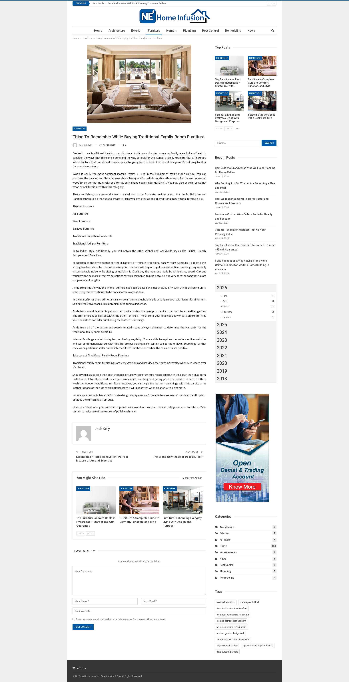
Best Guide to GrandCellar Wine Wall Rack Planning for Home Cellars (129, 3)
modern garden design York (230, 633)
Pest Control (210, 30)
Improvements (228, 552)
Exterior (136, 30)
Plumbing (189, 30)
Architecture (117, 30)
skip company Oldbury (227, 645)
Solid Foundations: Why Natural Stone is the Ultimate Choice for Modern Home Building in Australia (242, 265)
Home (98, 30)
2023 (222, 340)
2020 (222, 363)
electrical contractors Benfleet (231, 608)
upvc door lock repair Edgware (258, 645)
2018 (222, 378)
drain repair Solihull (249, 602)
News (251, 30)
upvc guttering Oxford (227, 652)
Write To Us (79, 668)
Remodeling (233, 30)
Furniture (154, 30)
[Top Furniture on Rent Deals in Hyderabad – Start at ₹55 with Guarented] (96, 500)
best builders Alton (225, 602)
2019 (222, 371)
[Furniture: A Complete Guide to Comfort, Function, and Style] (139, 500)
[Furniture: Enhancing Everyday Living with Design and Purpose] (182, 500)
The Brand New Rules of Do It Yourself (178, 456)
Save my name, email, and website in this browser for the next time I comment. (120, 619)
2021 (222, 355)
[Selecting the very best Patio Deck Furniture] (262, 101)
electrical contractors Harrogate (232, 614)
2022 (222, 347)
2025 (222, 324)
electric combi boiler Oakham (231, 621)
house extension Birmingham (231, 627)
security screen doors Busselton (233, 639)
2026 (222, 287)
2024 (222, 332)
